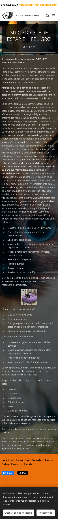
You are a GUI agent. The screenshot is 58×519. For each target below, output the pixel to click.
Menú (53, 15)
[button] (47, 15)
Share (9, 473)
